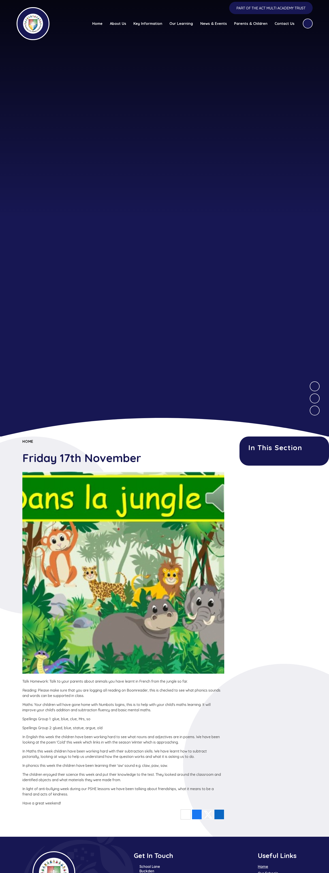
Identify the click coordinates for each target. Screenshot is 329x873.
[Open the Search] (308, 23)
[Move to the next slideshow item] (315, 386)
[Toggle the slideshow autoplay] (315, 410)
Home (27, 441)
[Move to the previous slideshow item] (315, 398)
